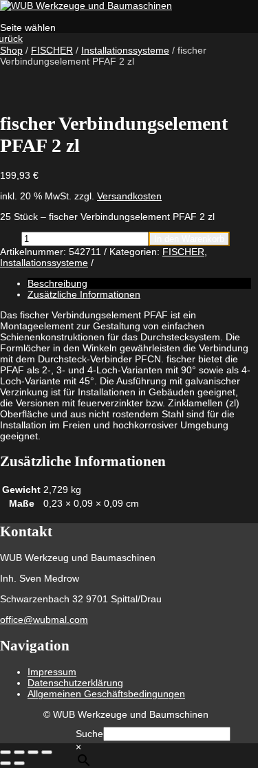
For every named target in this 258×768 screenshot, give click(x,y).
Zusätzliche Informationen (84, 294)
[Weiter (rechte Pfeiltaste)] (19, 763)
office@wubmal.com (44, 619)
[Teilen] (33, 752)
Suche (89, 733)
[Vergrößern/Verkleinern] (5, 752)
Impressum (52, 671)
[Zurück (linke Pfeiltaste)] (5, 763)
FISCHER (52, 50)
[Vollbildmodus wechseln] (19, 752)
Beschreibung (57, 283)
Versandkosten (129, 195)
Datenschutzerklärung (75, 682)
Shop (11, 50)
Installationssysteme (125, 50)
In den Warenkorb (189, 239)
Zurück (11, 38)
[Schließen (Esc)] (46, 752)
